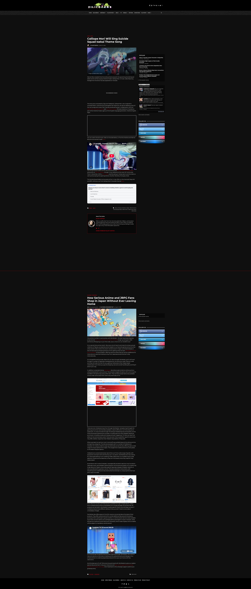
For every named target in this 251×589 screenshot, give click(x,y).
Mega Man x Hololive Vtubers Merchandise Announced (149, 95)
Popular (147, 84)
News (94, 208)
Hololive (124, 207)
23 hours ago (160, 102)
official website (99, 172)
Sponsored (94, 295)
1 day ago (145, 109)
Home (90, 12)
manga (111, 109)
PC (121, 12)
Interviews (137, 12)
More (149, 12)
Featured (89, 295)
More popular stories (144, 80)
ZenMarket (107, 370)
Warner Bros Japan (132, 209)
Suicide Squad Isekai (118, 209)
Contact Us (130, 580)
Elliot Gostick (94, 45)
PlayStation (110, 12)
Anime (90, 208)
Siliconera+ (96, 12)
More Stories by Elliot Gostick (105, 230)
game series (95, 109)
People (140, 84)
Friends (92, 196)
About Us (123, 580)
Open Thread (108, 580)
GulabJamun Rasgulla (148, 88)
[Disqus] (111, 250)
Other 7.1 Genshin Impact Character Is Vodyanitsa (151, 57)
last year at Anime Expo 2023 (125, 170)
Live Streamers (93, 194)
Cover (116, 207)
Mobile (125, 12)
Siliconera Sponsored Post (107, 307)
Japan (128, 207)
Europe (120, 207)
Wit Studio (134, 210)
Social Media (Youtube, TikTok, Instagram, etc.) (101, 199)
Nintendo (102, 12)
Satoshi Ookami (147, 105)
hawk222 (145, 98)
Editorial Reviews (94, 191)
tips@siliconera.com (128, 587)
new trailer (105, 174)
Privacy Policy (146, 580)
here (104, 139)
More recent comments (144, 114)
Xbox (117, 12)
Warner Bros (125, 209)
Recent (143, 84)
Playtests (143, 12)
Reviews (131, 12)
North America (133, 207)
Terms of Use (137, 580)
